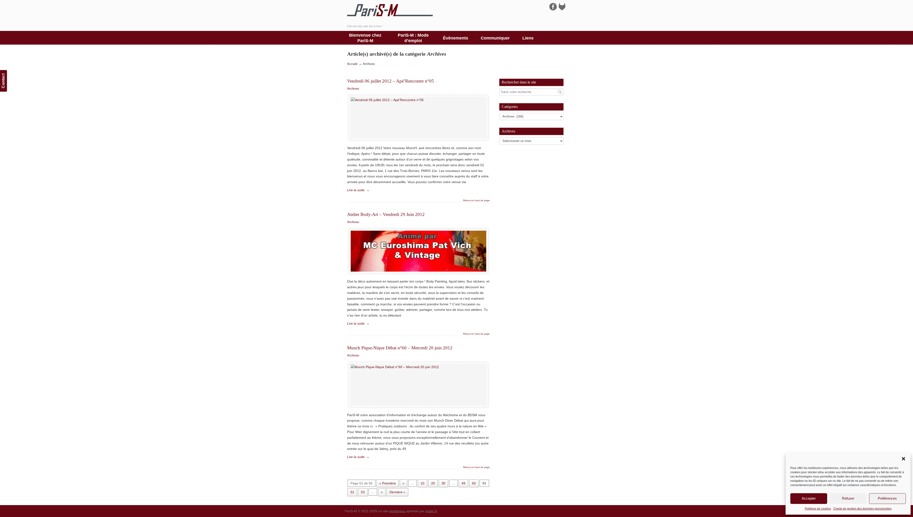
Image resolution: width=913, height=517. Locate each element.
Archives (353, 88)
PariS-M (390, 10)
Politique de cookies (818, 508)
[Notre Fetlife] (562, 9)
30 (443, 483)
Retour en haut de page (476, 200)
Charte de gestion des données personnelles (862, 508)
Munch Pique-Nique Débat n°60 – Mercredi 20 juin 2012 (399, 347)
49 (463, 483)
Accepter (809, 498)
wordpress (397, 511)
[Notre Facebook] (553, 9)
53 (363, 492)
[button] (903, 458)
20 (433, 483)
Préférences (887, 498)
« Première (387, 483)
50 (474, 483)
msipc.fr (431, 511)
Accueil (352, 64)
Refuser (848, 498)
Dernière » (397, 492)
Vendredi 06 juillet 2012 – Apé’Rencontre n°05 (390, 80)
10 (422, 483)
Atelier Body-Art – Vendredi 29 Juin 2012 (386, 214)
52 (352, 492)
